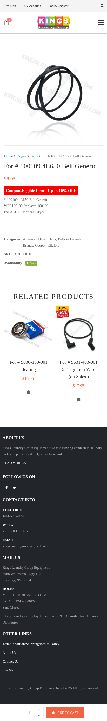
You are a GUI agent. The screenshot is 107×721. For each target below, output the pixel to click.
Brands (28, 245)
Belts (34, 156)
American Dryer (34, 239)
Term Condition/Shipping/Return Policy (31, 644)
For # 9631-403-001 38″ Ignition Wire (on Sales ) (79, 369)
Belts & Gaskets (69, 239)
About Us (9, 653)
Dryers (21, 156)
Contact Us (10, 661)
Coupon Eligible (47, 245)
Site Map (9, 670)
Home (8, 156)
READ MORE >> (15, 463)
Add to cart (67, 713)
